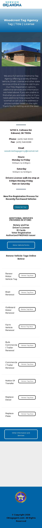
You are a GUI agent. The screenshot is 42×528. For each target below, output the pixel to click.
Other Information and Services (21, 434)
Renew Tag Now (27, 275)
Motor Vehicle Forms (21, 245)
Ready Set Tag (21, 207)
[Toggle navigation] (38, 4)
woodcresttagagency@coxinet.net (21, 151)
